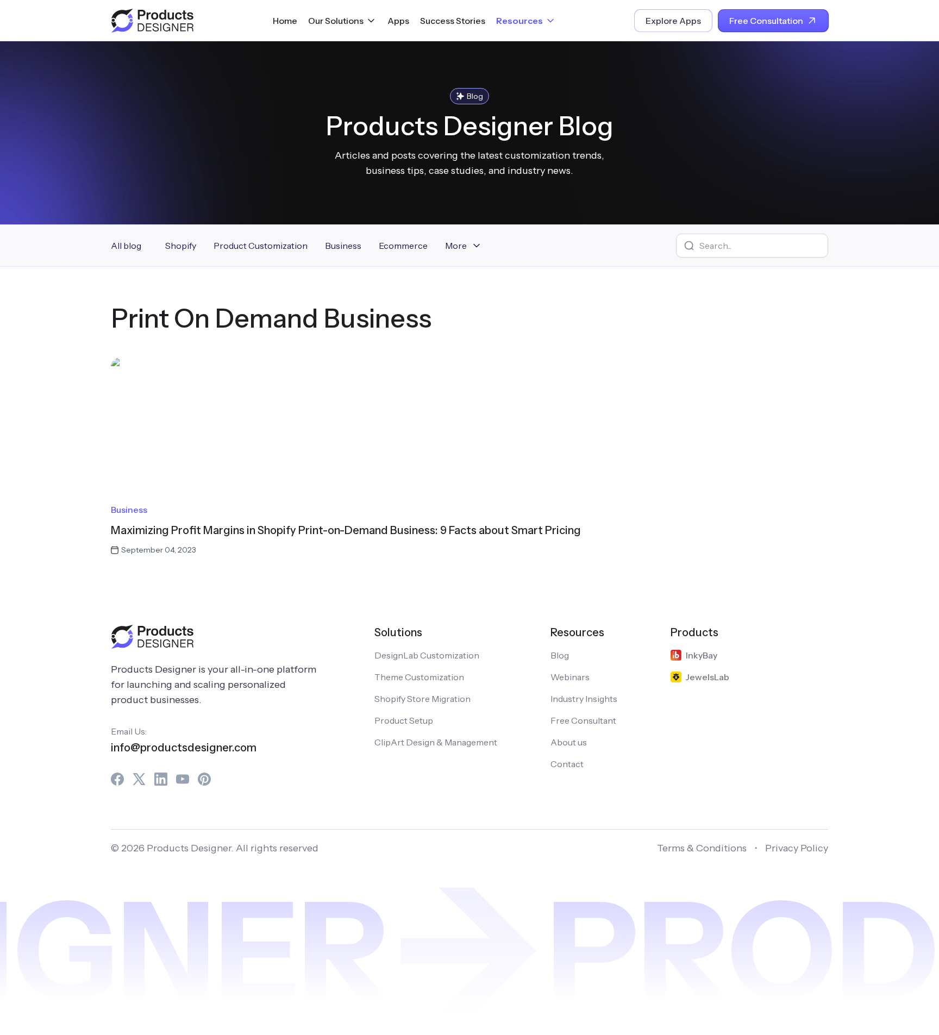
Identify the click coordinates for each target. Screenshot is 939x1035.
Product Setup (403, 720)
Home (285, 20)
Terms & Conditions (702, 848)
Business (343, 245)
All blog (126, 245)
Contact (567, 763)
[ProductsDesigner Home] (152, 21)
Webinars (570, 677)
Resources (519, 20)
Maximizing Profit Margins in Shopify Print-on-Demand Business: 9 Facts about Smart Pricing (346, 530)
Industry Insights (583, 698)
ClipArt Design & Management (435, 742)
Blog (559, 655)
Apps (398, 20)
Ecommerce (403, 245)
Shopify (180, 245)
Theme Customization (419, 677)
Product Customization (261, 245)
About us (568, 742)
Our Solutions (336, 20)
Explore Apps (673, 20)
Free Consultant (583, 720)
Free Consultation (766, 20)
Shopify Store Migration (422, 698)
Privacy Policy (796, 848)
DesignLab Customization (426, 655)
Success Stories (452, 20)
